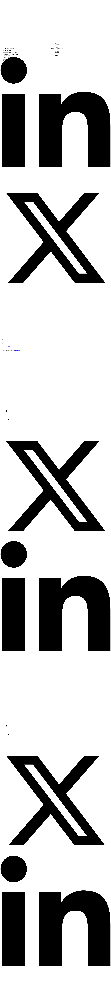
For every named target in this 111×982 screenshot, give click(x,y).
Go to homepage (4, 347)
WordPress (17, 350)
